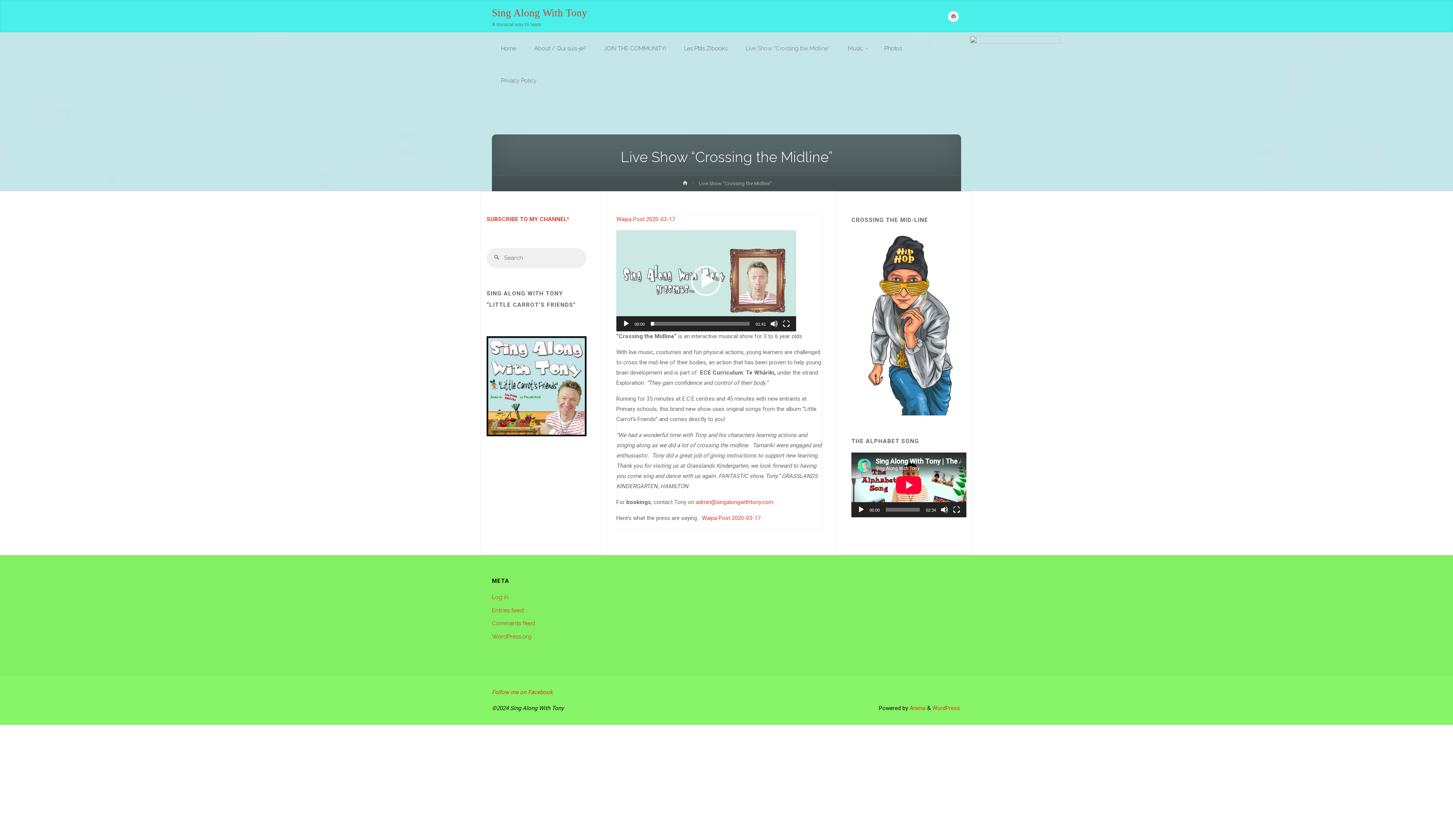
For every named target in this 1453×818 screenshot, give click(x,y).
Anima (917, 708)
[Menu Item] (953, 16)
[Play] (626, 324)
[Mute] (774, 324)
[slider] (700, 324)
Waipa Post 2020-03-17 (645, 219)
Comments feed (513, 623)
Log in (500, 597)
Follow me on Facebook (522, 692)
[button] (706, 281)
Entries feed (508, 610)
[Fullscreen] (786, 324)
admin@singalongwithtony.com (734, 502)
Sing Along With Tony (539, 12)
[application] (706, 280)
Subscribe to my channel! (528, 219)
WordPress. (946, 708)
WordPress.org (512, 636)
